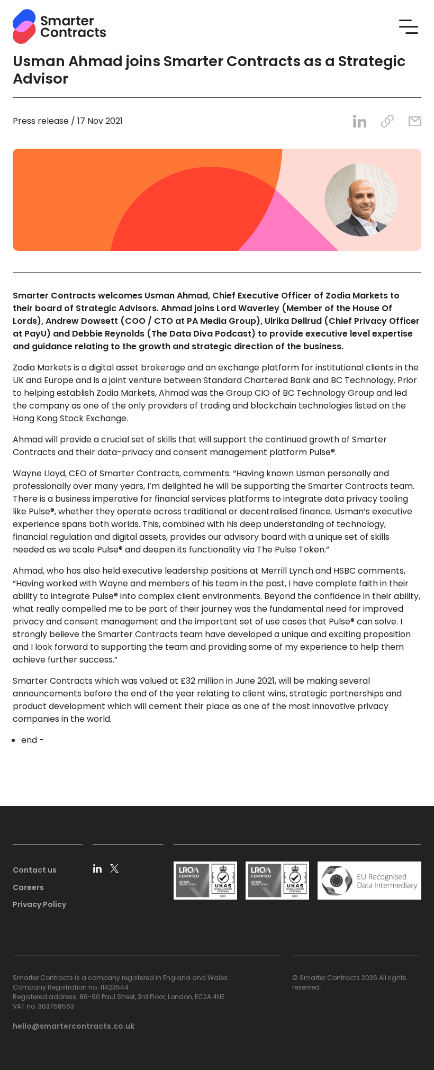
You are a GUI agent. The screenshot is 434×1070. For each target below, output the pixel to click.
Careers (28, 887)
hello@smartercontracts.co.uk (73, 1026)
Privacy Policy (39, 904)
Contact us (35, 870)
